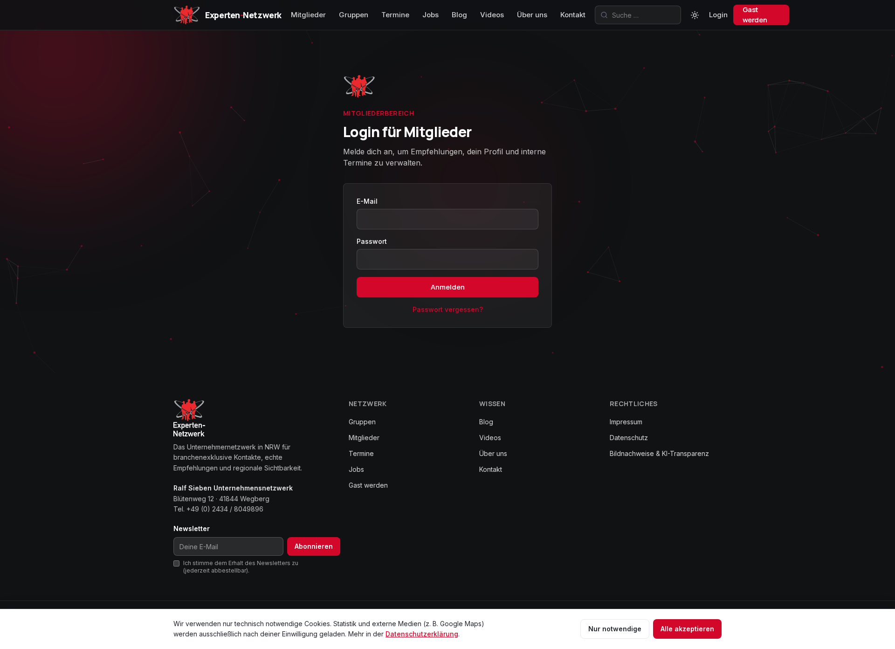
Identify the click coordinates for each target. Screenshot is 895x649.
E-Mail (367, 201)
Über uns (532, 14)
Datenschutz (629, 438)
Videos (492, 14)
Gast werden (755, 15)
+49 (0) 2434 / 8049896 (224, 509)
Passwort (372, 241)
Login (718, 14)
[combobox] (638, 15)
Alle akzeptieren (687, 629)
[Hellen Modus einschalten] (695, 15)
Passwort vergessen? (448, 309)
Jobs (430, 14)
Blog (459, 14)
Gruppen (353, 14)
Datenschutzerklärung (422, 634)
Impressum (626, 422)
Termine (395, 14)
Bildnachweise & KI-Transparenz (659, 453)
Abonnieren (314, 546)
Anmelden (448, 287)
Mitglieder (308, 14)
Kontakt (572, 14)
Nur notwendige (614, 629)
